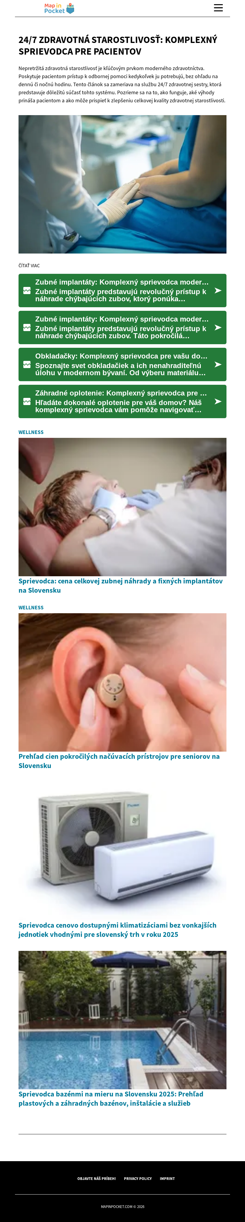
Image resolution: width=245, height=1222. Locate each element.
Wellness (31, 432)
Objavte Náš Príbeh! (96, 1178)
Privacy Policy (138, 1178)
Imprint (167, 1178)
